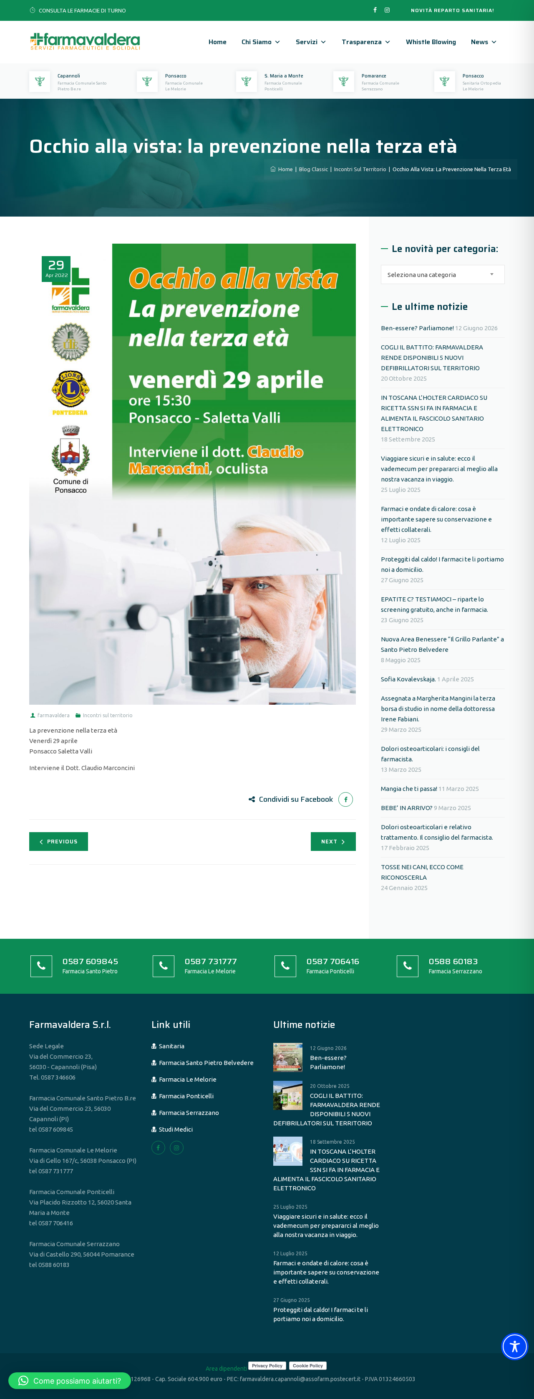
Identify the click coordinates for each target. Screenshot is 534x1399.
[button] (69, 1380)
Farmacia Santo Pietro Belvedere (205, 1062)
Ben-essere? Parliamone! (417, 328)
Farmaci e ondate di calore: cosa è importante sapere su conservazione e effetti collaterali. (436, 519)
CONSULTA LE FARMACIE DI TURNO (82, 10)
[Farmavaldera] (85, 42)
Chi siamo (257, 42)
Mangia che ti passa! (409, 788)
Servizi (306, 42)
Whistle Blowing (431, 42)
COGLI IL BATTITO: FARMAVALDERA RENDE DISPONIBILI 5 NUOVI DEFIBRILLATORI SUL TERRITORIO (432, 358)
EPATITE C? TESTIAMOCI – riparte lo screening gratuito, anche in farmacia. (434, 604)
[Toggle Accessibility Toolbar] (515, 1346)
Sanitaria (170, 1046)
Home (218, 42)
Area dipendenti (226, 1368)
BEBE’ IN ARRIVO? (407, 807)
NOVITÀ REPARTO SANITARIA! (452, 10)
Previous (62, 841)
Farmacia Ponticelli (185, 1096)
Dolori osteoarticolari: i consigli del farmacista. (430, 754)
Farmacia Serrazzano (187, 1112)
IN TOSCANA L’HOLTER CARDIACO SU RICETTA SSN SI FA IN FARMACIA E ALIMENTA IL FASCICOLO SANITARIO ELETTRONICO (434, 413)
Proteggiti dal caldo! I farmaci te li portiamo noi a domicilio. (442, 564)
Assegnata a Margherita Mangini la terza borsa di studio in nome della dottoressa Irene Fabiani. (438, 709)
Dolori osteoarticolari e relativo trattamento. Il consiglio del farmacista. (437, 832)
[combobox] (443, 274)
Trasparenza (362, 42)
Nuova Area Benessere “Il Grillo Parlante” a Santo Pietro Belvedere (442, 644)
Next (329, 841)
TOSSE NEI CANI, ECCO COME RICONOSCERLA (422, 872)
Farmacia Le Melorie (186, 1079)
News (479, 42)
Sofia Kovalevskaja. (408, 679)
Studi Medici (174, 1129)
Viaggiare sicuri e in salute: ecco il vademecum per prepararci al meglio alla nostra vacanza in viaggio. (439, 469)
